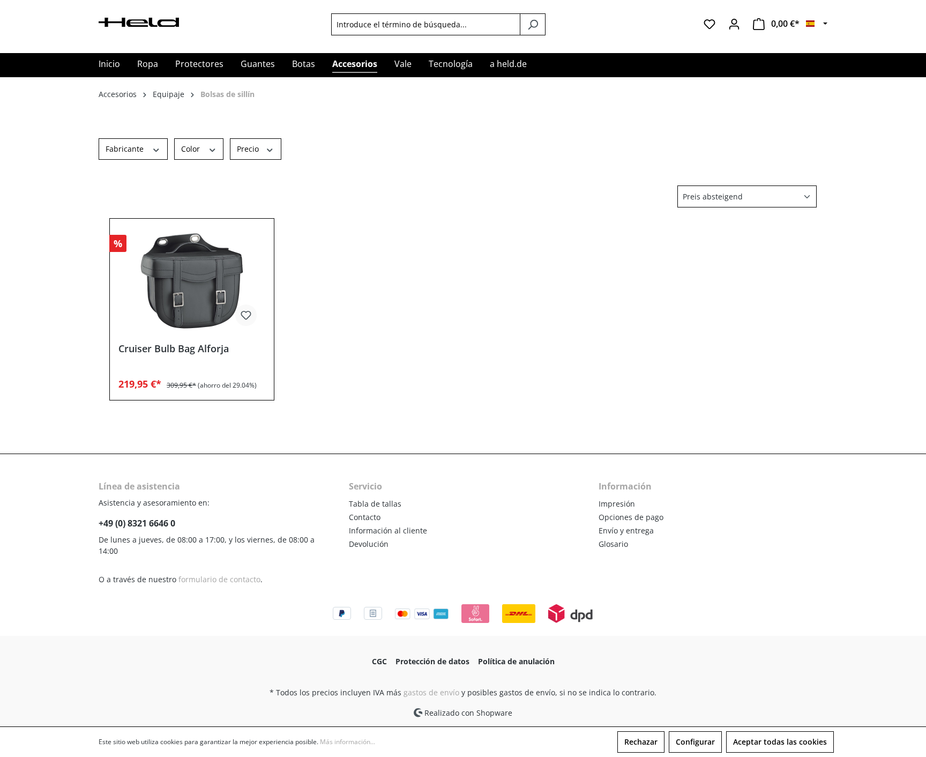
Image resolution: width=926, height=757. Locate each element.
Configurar (695, 742)
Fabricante (126, 149)
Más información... (347, 741)
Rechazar (641, 742)
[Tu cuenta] (734, 24)
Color (191, 149)
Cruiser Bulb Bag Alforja (173, 349)
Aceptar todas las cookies (780, 742)
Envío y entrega (626, 530)
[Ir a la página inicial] (139, 21)
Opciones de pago (631, 517)
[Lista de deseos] (709, 24)
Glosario (613, 544)
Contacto (364, 517)
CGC (379, 661)
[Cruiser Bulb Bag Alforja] (191, 281)
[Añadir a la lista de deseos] (246, 315)
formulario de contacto (219, 579)
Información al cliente (388, 530)
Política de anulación (516, 661)
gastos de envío (431, 692)
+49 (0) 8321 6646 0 (137, 523)
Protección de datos (432, 661)
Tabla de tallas (375, 504)
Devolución (369, 544)
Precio (249, 149)
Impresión (617, 504)
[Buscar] (533, 24)
